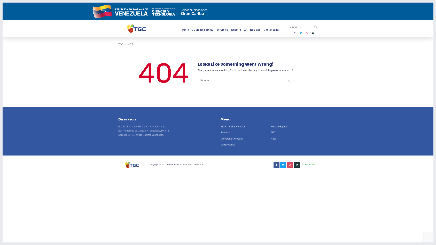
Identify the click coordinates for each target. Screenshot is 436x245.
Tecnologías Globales (232, 138)
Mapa (274, 138)
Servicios (222, 30)
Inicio (185, 30)
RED (273, 132)
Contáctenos (272, 30)
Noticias (255, 30)
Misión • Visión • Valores (233, 126)
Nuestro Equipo (279, 126)
